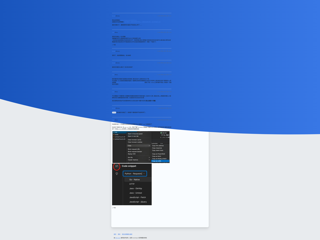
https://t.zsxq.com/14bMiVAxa (129, 20)
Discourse (117, 237)
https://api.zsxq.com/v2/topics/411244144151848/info (130, 82)
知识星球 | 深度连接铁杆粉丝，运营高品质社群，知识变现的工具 (142, 22)
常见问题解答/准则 (127, 234)
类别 (119, 234)
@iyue (114, 112)
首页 (115, 234)
